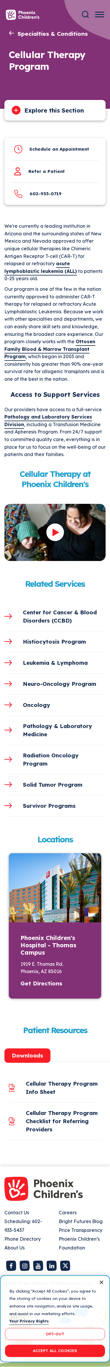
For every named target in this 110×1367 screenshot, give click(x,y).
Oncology (36, 704)
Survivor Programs (49, 805)
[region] (55, 1318)
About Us (14, 1248)
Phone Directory (22, 1239)
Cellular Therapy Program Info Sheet (62, 1087)
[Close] (101, 1282)
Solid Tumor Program (52, 784)
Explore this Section (54, 110)
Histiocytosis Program (54, 641)
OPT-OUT (55, 1334)
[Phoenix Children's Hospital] (22, 15)
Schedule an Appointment (59, 149)
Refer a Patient (46, 171)
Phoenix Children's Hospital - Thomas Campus (48, 945)
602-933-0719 (46, 193)
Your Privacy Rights (29, 1321)
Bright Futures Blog (81, 1221)
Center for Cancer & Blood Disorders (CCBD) (60, 616)
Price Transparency (80, 1230)
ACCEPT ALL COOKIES (55, 1350)
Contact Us (16, 1212)
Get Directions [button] (41, 983)
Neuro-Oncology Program (59, 683)
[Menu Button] (99, 14)
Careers (68, 1212)
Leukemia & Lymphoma (55, 662)
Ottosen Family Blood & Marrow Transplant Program (49, 349)
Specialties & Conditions (53, 33)
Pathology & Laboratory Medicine (57, 730)
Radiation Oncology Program (51, 759)
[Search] (85, 14)
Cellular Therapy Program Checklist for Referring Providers (62, 1121)
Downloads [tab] (27, 1055)
